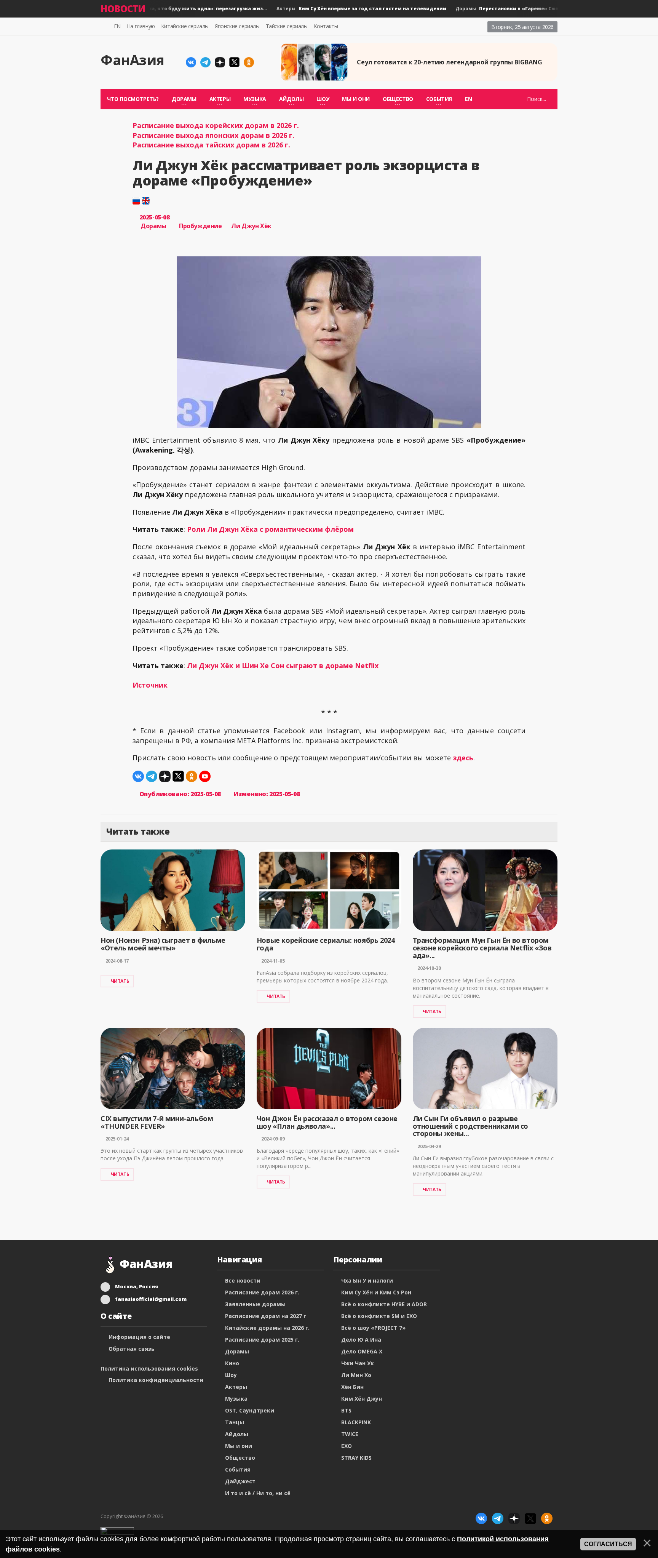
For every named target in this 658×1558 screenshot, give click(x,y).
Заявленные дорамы (255, 1304)
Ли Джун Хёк (251, 226)
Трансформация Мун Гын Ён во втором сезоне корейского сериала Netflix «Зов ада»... (482, 948)
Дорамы (149, 8)
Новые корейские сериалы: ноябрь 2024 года (326, 944)
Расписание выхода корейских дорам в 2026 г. (216, 125)
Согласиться (608, 1544)
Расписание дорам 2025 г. (262, 1339)
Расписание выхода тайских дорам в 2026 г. (211, 144)
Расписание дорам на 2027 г (265, 1316)
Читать (120, 981)
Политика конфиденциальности (156, 1380)
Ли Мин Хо (356, 1375)
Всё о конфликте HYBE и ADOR (384, 1304)
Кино (232, 1363)
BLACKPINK (356, 1422)
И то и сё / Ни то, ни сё (258, 1493)
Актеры (346, 8)
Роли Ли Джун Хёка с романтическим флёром (270, 529)
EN (117, 26)
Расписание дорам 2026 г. (262, 1292)
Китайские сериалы (185, 26)
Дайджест (240, 1481)
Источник (150, 684)
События (238, 1469)
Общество (240, 1457)
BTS (346, 1410)
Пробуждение (200, 226)
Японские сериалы (237, 26)
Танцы (234, 1422)
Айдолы (236, 1434)
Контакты (326, 26)
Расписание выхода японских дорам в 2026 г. (213, 135)
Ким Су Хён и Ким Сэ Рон (376, 1292)
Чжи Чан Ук (357, 1363)
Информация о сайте (139, 1336)
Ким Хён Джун (361, 1398)
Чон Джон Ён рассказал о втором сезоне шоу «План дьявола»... (327, 1122)
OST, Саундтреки (249, 1410)
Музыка (236, 1398)
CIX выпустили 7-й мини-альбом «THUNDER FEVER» (157, 1122)
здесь (463, 757)
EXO (346, 1445)
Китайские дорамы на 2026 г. (267, 1327)
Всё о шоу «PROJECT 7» (373, 1327)
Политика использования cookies (149, 1368)
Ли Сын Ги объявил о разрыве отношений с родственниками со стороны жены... (470, 1126)
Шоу (231, 1375)
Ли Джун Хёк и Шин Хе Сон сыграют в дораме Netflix (283, 665)
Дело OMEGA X (361, 1351)
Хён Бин (352, 1386)
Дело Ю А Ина (361, 1339)
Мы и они (356, 98)
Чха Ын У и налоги (367, 1280)
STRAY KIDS (356, 1457)
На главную (141, 26)
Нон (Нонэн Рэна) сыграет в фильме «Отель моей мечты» (163, 944)
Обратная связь (132, 1348)
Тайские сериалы (287, 26)
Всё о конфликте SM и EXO (379, 1316)
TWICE (349, 1434)
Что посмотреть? (133, 98)
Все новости (242, 1280)
